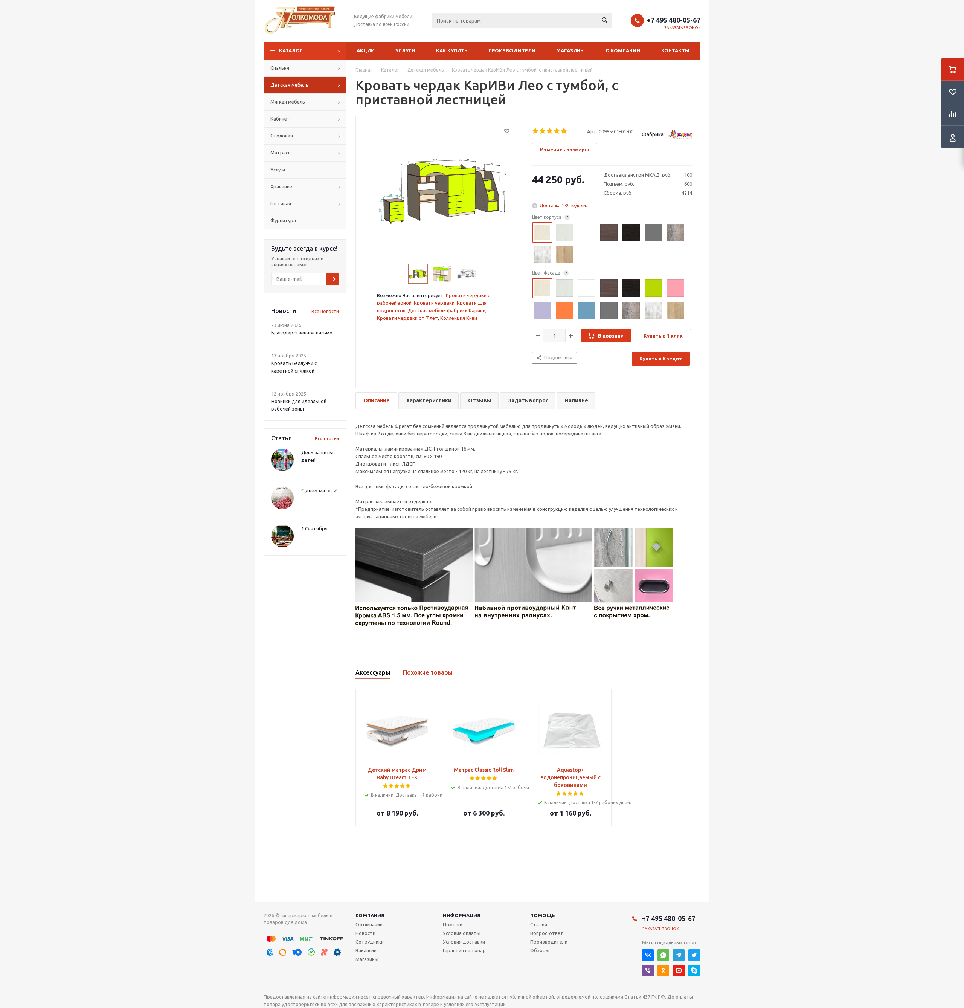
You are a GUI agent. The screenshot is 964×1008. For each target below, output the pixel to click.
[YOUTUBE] (679, 970)
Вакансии (366, 950)
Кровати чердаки (434, 302)
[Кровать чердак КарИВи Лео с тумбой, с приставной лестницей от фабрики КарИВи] (442, 190)
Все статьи (327, 438)
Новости (365, 933)
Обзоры (539, 950)
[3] (550, 131)
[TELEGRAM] (679, 955)
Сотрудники (369, 941)
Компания (369, 915)
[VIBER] (648, 970)
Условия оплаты (461, 933)
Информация (461, 915)
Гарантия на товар (464, 950)
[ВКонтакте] (648, 955)
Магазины (570, 50)
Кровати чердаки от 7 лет (407, 318)
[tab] (376, 401)
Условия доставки (464, 941)
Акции (366, 50)
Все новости (325, 311)
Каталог (291, 50)
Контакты (675, 50)
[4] (557, 131)
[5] (564, 131)
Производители (511, 50)
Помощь (542, 915)
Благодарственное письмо (302, 332)
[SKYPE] (694, 970)
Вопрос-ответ (546, 933)
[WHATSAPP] (663, 955)
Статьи (538, 924)
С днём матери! (319, 490)
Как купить (452, 50)
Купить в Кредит (660, 358)
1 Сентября (314, 528)
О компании (623, 50)
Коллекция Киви (458, 318)
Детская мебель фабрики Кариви (446, 310)
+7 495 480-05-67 (673, 20)
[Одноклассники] (663, 970)
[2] (542, 131)
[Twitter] (694, 955)
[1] (535, 131)
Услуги (405, 50)
